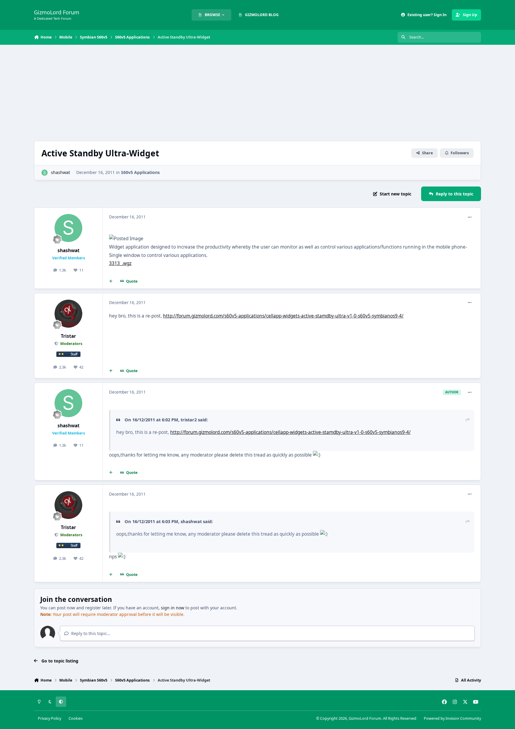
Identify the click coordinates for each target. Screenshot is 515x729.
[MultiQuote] (111, 281)
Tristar (68, 336)
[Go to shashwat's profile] (44, 172)
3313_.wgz (120, 263)
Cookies (76, 718)
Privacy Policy (49, 718)
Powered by (452, 718)
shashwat (60, 172)
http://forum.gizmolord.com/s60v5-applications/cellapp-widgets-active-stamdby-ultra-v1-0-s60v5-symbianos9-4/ (283, 316)
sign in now (172, 608)
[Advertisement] (257, 93)
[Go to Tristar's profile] (69, 314)
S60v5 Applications (140, 172)
